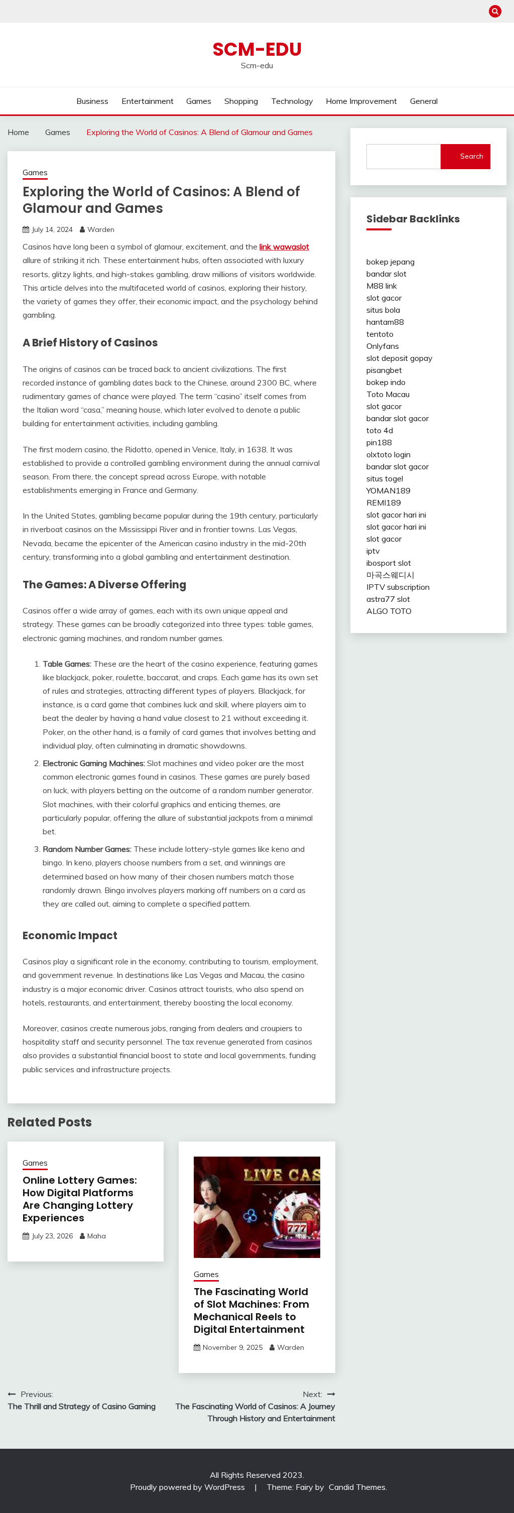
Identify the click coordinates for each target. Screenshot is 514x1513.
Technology (292, 101)
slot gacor (384, 298)
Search (471, 156)
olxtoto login (388, 454)
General (424, 101)
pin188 (379, 442)
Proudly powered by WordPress (188, 1487)
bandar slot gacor (397, 418)
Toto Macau (388, 394)
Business (92, 101)
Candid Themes (357, 1487)
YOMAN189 (388, 490)
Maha (96, 1235)
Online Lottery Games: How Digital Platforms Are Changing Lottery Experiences (80, 1199)
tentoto (380, 334)
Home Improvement (361, 101)
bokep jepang (390, 262)
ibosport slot (388, 563)
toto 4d (379, 430)
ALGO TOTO (389, 611)
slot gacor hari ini (396, 515)
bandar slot (386, 274)
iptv (373, 551)
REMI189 (383, 502)
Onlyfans (382, 346)
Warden (100, 229)
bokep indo (386, 382)
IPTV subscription (398, 587)
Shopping (241, 101)
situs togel (384, 478)
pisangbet (384, 370)
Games (198, 101)
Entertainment (147, 101)
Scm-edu (257, 49)
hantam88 (385, 322)
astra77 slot (388, 599)
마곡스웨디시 (390, 575)
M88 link (381, 286)
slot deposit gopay (399, 358)
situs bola (383, 310)
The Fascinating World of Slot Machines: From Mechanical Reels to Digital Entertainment (251, 1310)
